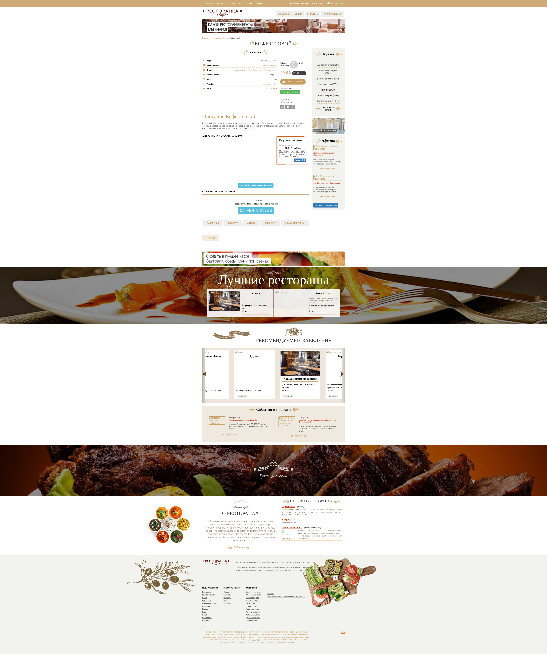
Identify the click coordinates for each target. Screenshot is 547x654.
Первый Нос (288, 506)
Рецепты (270, 594)
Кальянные (207, 618)
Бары (204, 612)
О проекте (312, 14)
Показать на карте (269, 65)
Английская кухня (253, 615)
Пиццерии (206, 606)
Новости (209, 3)
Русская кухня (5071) (328, 84)
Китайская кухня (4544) (328, 101)
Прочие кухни (251, 621)
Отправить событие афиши (326, 205)
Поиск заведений (332, 14)
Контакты (227, 595)
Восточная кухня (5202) (328, 79)
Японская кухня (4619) (328, 95)
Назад (211, 238)
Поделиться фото (290, 92)
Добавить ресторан (234, 3)
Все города (319, 3)
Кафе (204, 598)
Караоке (205, 621)
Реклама (227, 603)
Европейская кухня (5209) (328, 71)
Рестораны (206, 592)
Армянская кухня (253, 612)
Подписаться (336, 3)
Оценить (298, 160)
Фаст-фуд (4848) (328, 90)
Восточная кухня (253, 601)
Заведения (284, 14)
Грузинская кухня (253, 618)
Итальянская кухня (253, 595)
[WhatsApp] (292, 107)
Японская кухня (270, 70)
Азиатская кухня (241, 70)
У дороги (286, 519)
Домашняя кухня (253, 606)
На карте (233, 223)
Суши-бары (206, 601)
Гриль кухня (250, 603)
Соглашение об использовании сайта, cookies (286, 597)
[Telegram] (287, 107)
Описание (255, 52)
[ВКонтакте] (282, 107)
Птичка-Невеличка (292, 527)
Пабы (204, 615)
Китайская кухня (256, 70)
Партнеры (227, 598)
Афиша (220, 3)
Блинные (206, 609)
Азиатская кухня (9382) (328, 65)
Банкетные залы (209, 603)
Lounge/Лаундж (208, 595)
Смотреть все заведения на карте (256, 185)
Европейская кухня (253, 592)
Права (226, 601)
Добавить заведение (299, 4)
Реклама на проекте (254, 3)
